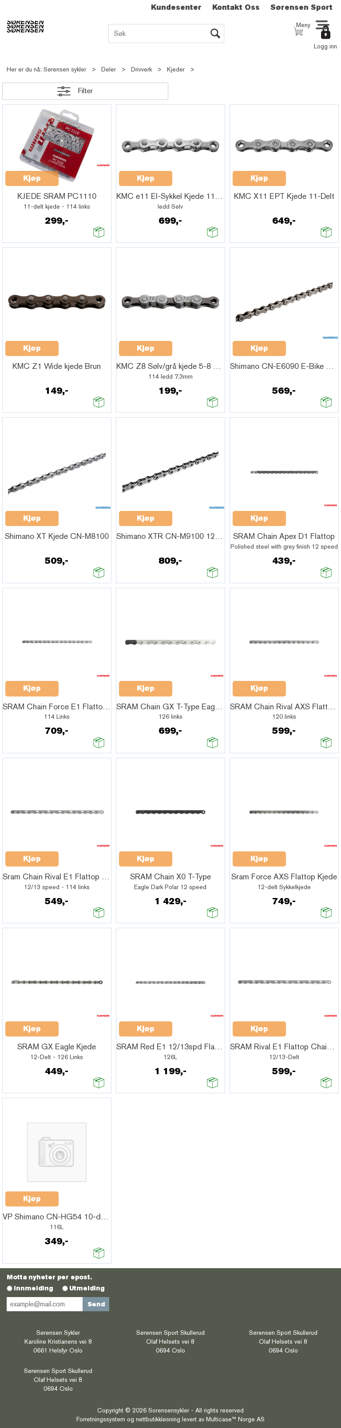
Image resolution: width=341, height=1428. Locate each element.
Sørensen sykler (65, 69)
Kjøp (32, 178)
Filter (85, 91)
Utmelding (87, 1288)
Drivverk (141, 69)
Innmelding (33, 1288)
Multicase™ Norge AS (235, 1419)
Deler (108, 69)
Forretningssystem (100, 1419)
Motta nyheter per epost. (49, 1277)
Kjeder (176, 69)
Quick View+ (81, 173)
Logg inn (325, 46)
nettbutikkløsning (158, 1419)
